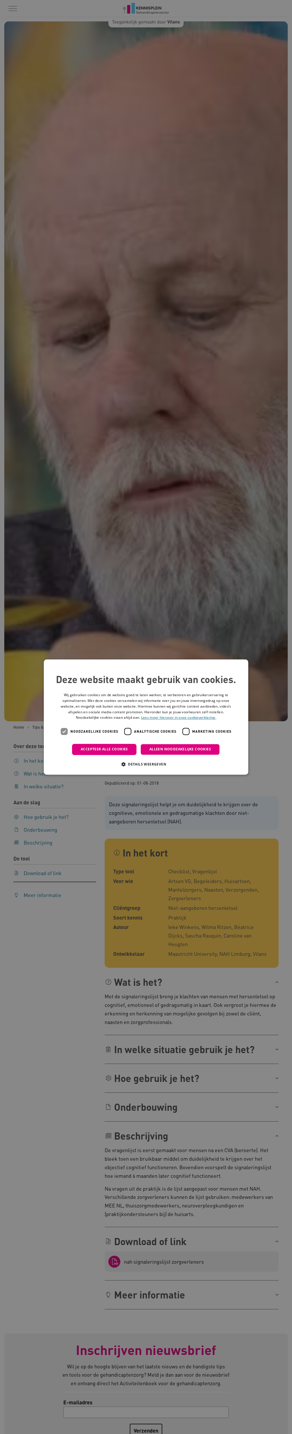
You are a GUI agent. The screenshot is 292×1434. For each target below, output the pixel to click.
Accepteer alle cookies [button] (104, 749)
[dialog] (146, 717)
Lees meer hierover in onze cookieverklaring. (178, 717)
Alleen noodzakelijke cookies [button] (180, 749)
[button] (146, 764)
